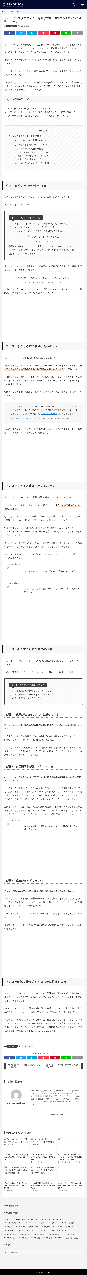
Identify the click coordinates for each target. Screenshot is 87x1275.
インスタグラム (11, 26)
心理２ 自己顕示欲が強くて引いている (33, 156)
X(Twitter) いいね (45, 1219)
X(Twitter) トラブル (10, 1223)
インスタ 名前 (35, 1238)
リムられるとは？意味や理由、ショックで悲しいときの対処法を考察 (51, 590)
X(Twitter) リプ (39, 1223)
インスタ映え (58, 1238)
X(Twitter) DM (32, 1219)
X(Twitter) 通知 (70, 1227)
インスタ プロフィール (56, 1234)
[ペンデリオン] (13, 4)
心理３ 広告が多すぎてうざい (29, 159)
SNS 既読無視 (20, 1219)
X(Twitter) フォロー (25, 1223)
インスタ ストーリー (64, 1230)
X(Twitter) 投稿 (33, 1227)
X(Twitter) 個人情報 (68, 1223)
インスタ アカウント (47, 1230)
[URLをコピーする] (77, 33)
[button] (9, 33)
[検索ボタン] (73, 4)
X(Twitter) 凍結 (8, 1227)
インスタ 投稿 (47, 1238)
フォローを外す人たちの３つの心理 (28, 149)
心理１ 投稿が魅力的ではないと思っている (35, 152)
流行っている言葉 (72, 1238)
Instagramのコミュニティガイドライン (25, 418)
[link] (32, 1108)
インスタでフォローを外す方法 (26, 136)
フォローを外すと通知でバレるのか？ (29, 144)
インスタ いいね (32, 1230)
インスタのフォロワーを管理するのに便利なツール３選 (49, 571)
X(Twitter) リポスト (52, 1223)
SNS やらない (8, 1219)
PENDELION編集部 (16, 1103)
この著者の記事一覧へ (55, 1115)
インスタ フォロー (27, 1046)
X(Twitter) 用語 (58, 1227)
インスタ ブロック (39, 1234)
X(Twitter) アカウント (60, 1219)
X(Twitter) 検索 (45, 1227)
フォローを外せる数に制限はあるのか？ (30, 140)
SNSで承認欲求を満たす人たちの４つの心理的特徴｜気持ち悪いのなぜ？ (52, 827)
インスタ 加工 (23, 1238)
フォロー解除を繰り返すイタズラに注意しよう (33, 163)
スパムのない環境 (49, 414)
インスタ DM (20, 1230)
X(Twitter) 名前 (20, 1227)
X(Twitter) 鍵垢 (8, 1230)
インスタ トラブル (10, 1234)
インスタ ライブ (71, 1234)
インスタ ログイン (10, 1238)
